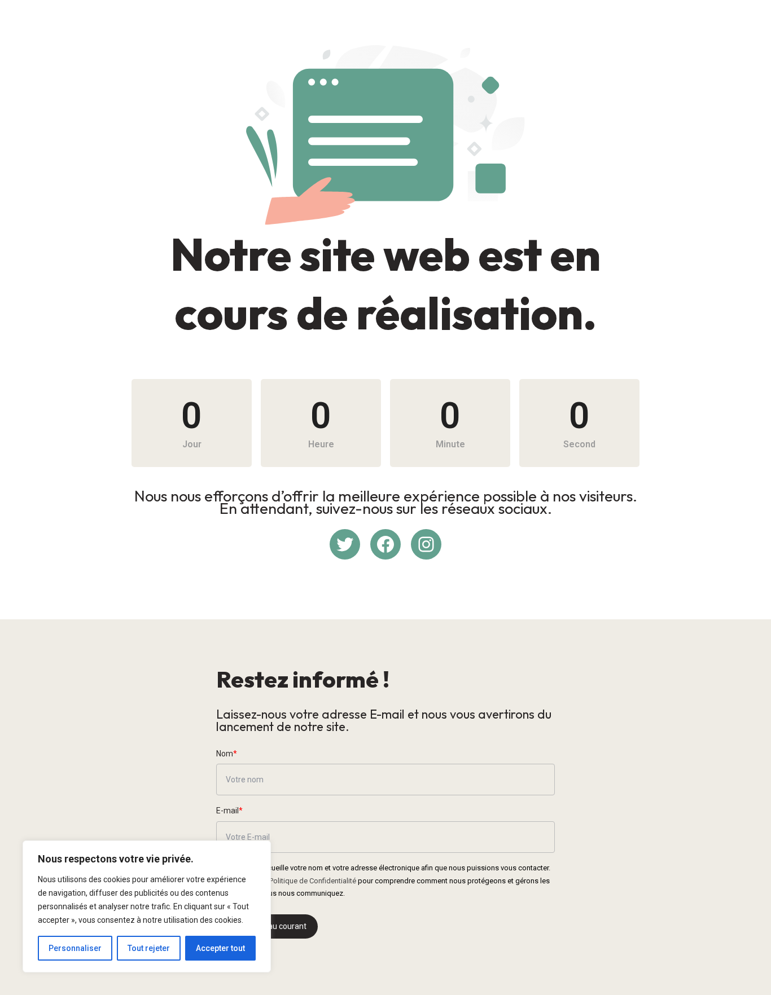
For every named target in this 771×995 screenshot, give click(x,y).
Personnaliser (75, 948)
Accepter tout (220, 948)
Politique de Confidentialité (312, 881)
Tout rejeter (149, 948)
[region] (147, 906)
